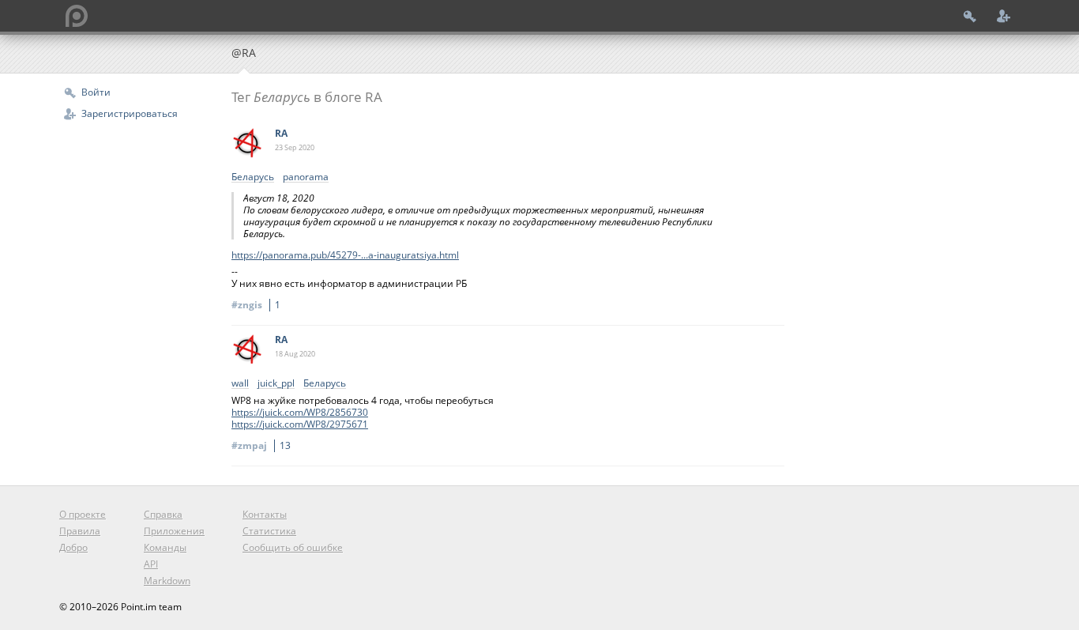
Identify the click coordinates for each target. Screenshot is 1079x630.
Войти (96, 92)
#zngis (255, 304)
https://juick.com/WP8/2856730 (299, 412)
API (151, 564)
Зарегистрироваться (129, 113)
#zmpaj (261, 445)
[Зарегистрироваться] (1004, 16)
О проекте (82, 514)
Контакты (264, 514)
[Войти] (970, 16)
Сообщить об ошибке (292, 547)
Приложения (174, 531)
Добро (73, 547)
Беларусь (252, 177)
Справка (163, 514)
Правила (79, 531)
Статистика (269, 531)
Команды (165, 547)
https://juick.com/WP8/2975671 (299, 424)
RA (281, 133)
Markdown (167, 581)
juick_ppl (276, 384)
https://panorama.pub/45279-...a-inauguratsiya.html (345, 255)
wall (240, 384)
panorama (306, 177)
